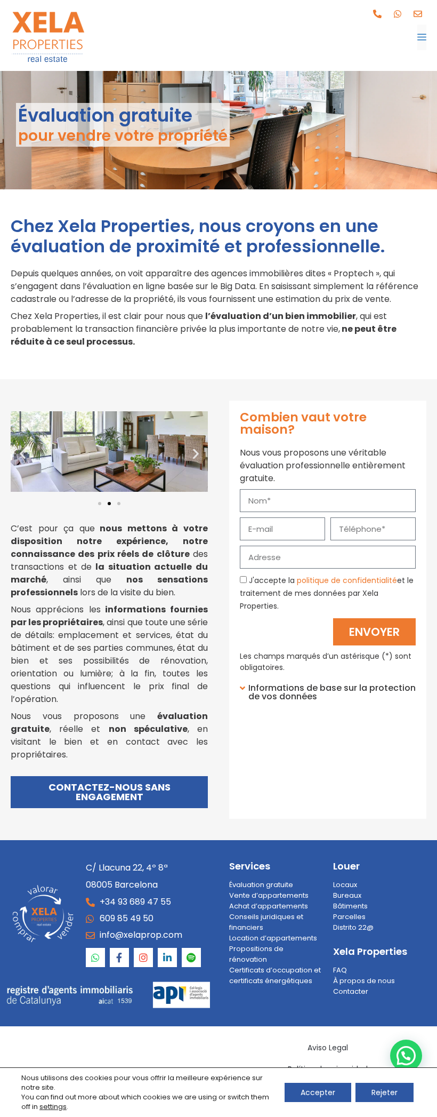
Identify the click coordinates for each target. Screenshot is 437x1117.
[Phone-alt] (377, 13)
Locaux (345, 885)
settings (53, 1107)
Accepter (318, 1092)
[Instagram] (143, 957)
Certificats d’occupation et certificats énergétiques (275, 975)
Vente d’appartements (269, 895)
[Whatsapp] (397, 13)
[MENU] (421, 37)
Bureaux (347, 895)
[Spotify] (191, 957)
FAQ (340, 970)
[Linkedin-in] (167, 957)
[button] (22, 453)
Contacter (350, 991)
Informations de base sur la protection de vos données (332, 692)
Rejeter (384, 1092)
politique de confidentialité (347, 580)
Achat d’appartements (268, 906)
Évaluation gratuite (261, 885)
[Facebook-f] (119, 957)
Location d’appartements (273, 938)
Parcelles (349, 917)
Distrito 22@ (353, 927)
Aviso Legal (327, 1047)
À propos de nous (364, 981)
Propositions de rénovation (256, 954)
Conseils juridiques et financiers (266, 922)
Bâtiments (350, 906)
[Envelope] (417, 13)
